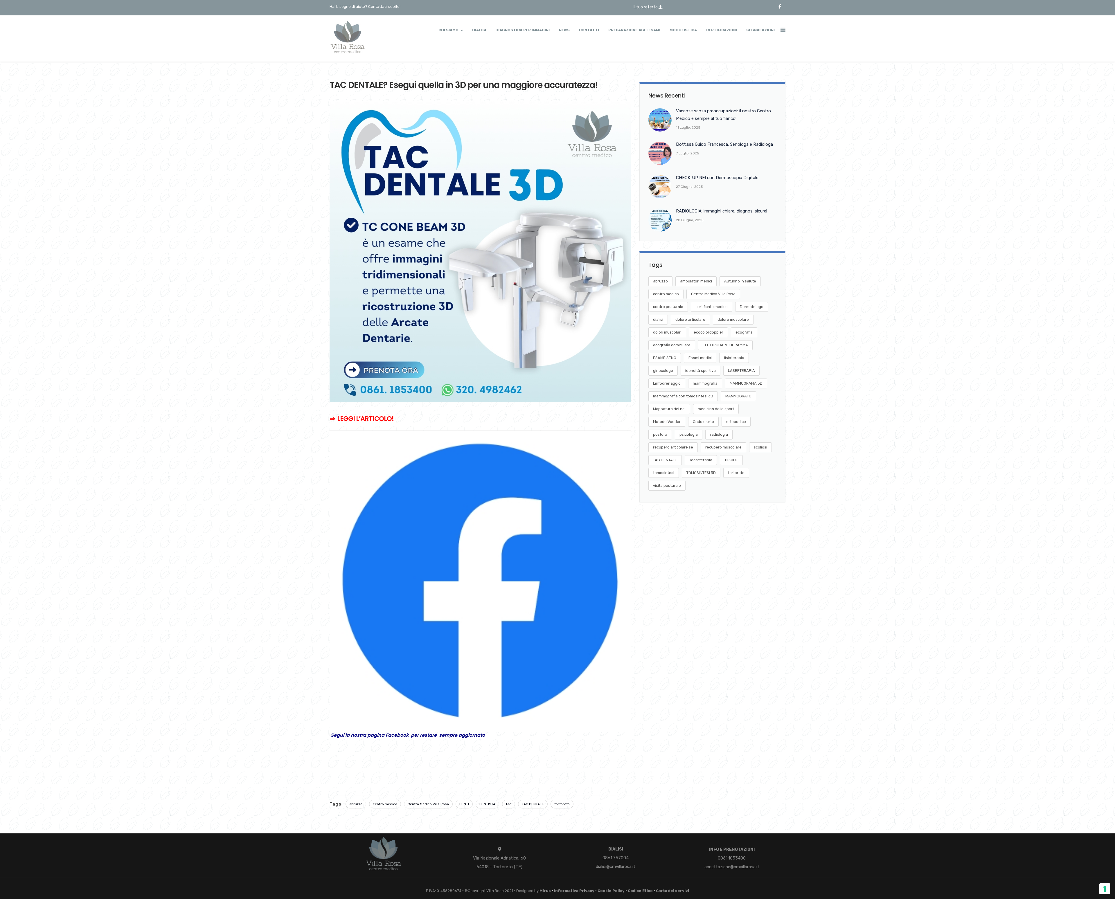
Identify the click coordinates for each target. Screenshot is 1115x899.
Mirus (545, 891)
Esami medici (700, 358)
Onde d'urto (703, 421)
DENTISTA (487, 804)
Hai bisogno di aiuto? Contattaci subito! (365, 6)
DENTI (464, 804)
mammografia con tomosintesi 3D (683, 396)
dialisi (658, 319)
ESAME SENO (664, 358)
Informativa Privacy (574, 891)
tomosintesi (663, 473)
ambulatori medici (696, 281)
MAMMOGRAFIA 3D (746, 383)
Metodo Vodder (667, 421)
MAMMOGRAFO (738, 396)
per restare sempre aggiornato (448, 735)
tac (508, 804)
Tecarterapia (700, 460)
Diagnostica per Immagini (522, 30)
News (564, 30)
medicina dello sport (716, 409)
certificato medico (711, 307)
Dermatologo (751, 307)
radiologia (719, 434)
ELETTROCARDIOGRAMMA (725, 345)
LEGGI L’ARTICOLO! (365, 418)
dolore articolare (690, 319)
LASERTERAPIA (741, 370)
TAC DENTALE (533, 804)
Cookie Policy (611, 891)
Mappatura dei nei (669, 409)
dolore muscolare (733, 319)
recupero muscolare (723, 447)
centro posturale (668, 307)
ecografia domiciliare (671, 345)
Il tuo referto (646, 7)
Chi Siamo (448, 30)
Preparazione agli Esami (634, 30)
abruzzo (355, 804)
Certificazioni (721, 30)
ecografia (744, 332)
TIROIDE (731, 460)
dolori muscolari (667, 332)
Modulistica (683, 30)
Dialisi (479, 30)
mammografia (705, 383)
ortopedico (736, 421)
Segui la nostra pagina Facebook (371, 735)
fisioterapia (734, 358)
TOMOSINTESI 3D (701, 473)
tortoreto (562, 804)
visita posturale (667, 485)
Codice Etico (640, 891)
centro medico (385, 804)
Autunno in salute (740, 281)
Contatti (589, 30)
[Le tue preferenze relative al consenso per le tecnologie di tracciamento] (1104, 888)
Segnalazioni (760, 30)
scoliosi (760, 447)
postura (660, 434)
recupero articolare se (673, 447)
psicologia (688, 434)
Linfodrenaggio (667, 383)
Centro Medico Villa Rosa (428, 804)
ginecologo (663, 370)
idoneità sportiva (700, 370)
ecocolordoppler (708, 332)
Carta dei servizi (672, 891)
